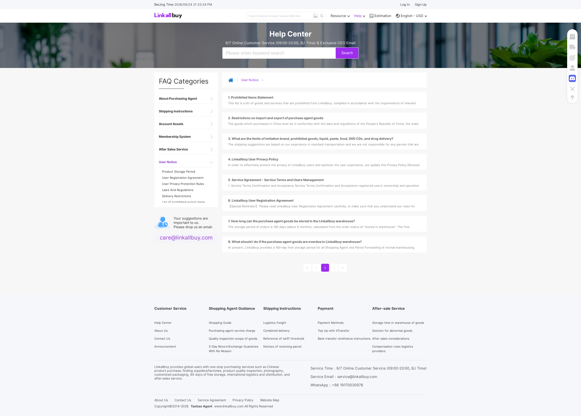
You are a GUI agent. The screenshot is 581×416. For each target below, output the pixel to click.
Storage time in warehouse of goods (398, 322)
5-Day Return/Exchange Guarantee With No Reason (233, 349)
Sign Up (421, 4)
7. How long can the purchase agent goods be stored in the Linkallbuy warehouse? (291, 221)
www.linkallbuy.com (229, 406)
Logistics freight (274, 322)
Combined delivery (276, 330)
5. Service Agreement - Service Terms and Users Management (276, 180)
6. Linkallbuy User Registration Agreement (260, 200)
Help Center (163, 322)
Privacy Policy (243, 400)
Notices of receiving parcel (282, 346)
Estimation (382, 16)
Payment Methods (331, 322)
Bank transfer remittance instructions (344, 338)
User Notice (249, 80)
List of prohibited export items (183, 202)
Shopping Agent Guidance (232, 308)
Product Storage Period (178, 171)
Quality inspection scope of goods (233, 338)
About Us (161, 330)
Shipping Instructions (282, 308)
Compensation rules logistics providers (392, 349)
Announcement (165, 346)
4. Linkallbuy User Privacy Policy (253, 159)
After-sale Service (388, 308)
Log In (405, 4)
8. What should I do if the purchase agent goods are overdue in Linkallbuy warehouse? (295, 242)
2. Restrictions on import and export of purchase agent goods (275, 118)
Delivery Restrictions (176, 196)
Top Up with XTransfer (334, 330)
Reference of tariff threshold (283, 338)
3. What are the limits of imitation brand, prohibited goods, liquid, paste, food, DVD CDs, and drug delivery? (310, 138)
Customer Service (170, 308)
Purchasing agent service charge (232, 330)
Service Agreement (212, 400)
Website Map (269, 400)
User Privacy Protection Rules (183, 184)
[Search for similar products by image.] (315, 16)
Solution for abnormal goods (392, 330)
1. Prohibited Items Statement (250, 97)
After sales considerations (390, 338)
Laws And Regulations (177, 190)
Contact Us (162, 338)
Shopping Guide (220, 322)
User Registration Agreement (183, 177)
